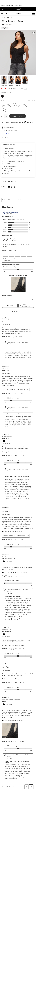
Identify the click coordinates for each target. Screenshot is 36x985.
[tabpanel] (18, 496)
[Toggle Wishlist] (33, 33)
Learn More (18, 9)
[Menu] (2, 13)
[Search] (29, 13)
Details (25, 89)
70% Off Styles (9, 17)
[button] (33, 13)
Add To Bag (17, 116)
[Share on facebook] (9, 187)
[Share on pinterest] (14, 187)
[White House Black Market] (18, 13)
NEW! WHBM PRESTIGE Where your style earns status (18, 8)
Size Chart (32, 101)
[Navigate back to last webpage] (2, 18)
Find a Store (8, 133)
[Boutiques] (6, 13)
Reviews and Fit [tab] (6, 199)
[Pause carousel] (34, 9)
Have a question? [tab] (16, 199)
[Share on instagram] (11, 187)
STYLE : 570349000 (8, 148)
